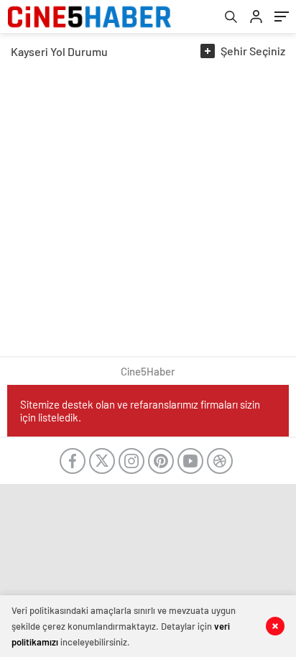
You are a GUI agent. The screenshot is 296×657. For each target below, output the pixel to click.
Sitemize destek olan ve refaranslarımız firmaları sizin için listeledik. (140, 411)
